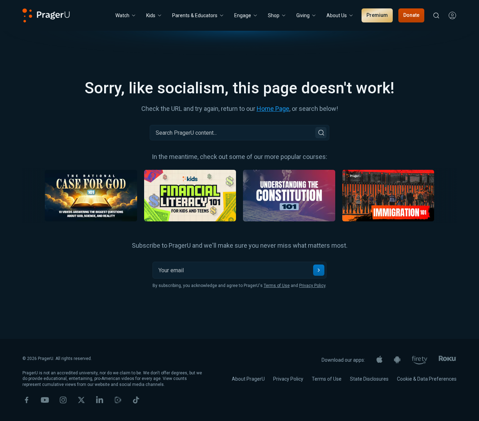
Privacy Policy (312, 285)
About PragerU (248, 379)
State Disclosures (369, 379)
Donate (411, 15)
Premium (377, 15)
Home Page (273, 108)
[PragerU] (46, 15)
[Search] (320, 132)
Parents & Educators (194, 15)
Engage (242, 15)
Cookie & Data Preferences (427, 379)
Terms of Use (277, 285)
